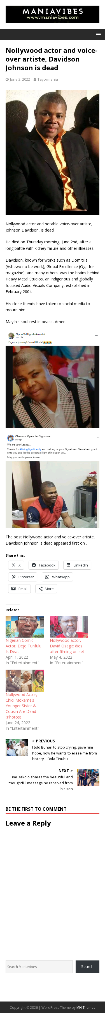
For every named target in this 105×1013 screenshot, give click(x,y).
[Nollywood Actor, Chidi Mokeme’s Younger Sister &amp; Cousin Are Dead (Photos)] (25, 681)
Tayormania (48, 79)
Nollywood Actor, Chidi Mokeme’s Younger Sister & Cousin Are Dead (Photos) (21, 706)
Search (87, 966)
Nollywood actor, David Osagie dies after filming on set (67, 646)
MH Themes (85, 1007)
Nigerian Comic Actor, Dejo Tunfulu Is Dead (23, 646)
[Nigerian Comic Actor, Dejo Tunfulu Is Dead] (25, 627)
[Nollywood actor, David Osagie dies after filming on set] (69, 627)
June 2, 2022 (20, 79)
